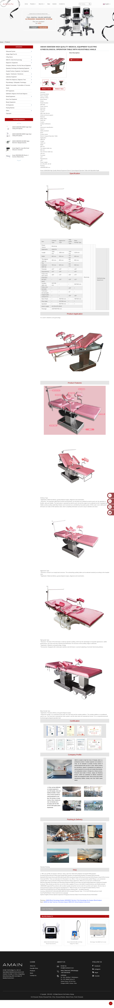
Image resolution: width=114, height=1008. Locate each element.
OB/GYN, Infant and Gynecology (14, 59)
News (48, 4)
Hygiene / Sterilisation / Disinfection (14, 74)
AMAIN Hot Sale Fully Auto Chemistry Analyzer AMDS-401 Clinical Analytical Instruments (67, 902)
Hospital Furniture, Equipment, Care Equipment (17, 71)
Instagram (97, 969)
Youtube (97, 976)
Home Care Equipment (11, 99)
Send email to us (76, 59)
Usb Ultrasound (34, 997)
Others (7, 110)
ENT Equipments (10, 90)
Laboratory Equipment (11, 76)
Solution (54, 4)
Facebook (97, 966)
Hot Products (66, 994)
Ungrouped (8, 113)
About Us (41, 4)
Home (26, 4)
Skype (96, 973)
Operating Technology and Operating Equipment (17, 68)
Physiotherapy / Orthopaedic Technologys (16, 82)
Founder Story (34, 968)
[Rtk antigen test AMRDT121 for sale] (98, 930)
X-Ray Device (9, 57)
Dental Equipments (10, 96)
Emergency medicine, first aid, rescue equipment (18, 65)
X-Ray (53, 997)
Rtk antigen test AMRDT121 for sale (98, 942)
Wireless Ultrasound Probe (45, 997)
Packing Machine (10, 107)
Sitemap (72, 994)
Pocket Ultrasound (78, 997)
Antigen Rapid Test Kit (11, 54)
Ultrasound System (10, 51)
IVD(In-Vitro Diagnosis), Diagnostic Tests (16, 79)
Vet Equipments (10, 105)
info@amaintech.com (67, 968)
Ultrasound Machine (60, 997)
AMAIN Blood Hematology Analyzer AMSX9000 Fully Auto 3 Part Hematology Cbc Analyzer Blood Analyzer (74, 900)
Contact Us (62, 4)
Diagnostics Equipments (12, 62)
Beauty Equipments (11, 102)
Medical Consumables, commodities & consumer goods (18, 87)
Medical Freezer (70, 997)
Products (32, 4)
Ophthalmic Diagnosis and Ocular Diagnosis (16, 93)
